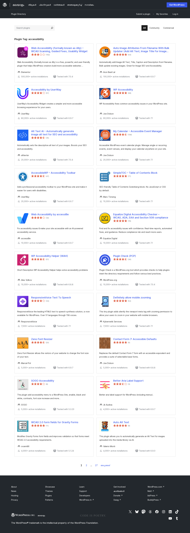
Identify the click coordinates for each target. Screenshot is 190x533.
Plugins (48, 495)
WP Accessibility (123, 89)
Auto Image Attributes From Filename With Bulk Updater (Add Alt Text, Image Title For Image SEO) (141, 50)
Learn (81, 487)
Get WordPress (177, 5)
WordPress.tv (86, 500)
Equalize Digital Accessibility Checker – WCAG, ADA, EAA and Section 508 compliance (140, 216)
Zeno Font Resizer (42, 339)
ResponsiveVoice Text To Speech (51, 297)
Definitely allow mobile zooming (132, 297)
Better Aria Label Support (128, 380)
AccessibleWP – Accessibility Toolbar (53, 172)
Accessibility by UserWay (46, 89)
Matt (151, 491)
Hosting (14, 495)
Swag (117, 500)
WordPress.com (156, 487)
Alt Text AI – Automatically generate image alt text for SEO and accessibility (54, 133)
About (14, 487)
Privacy (14, 500)
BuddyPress (154, 500)
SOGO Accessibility (42, 380)
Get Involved (119, 487)
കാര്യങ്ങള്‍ (118, 491)
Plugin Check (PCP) (124, 255)
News (13, 491)
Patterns (49, 500)
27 (96, 465)
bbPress (153, 495)
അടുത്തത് (105, 465)
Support (83, 491)
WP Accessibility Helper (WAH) (49, 255)
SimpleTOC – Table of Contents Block (135, 172)
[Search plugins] (52, 28)
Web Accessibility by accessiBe (50, 214)
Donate (118, 495)
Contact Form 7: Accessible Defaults (135, 339)
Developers (84, 495)
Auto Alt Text (121, 422)
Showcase (50, 487)
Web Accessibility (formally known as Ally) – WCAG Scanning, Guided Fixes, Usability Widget (59, 50)
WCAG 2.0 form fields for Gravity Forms (54, 422)
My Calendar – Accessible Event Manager (137, 131)
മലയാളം (41, 515)
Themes (49, 491)
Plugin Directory (18, 14)
